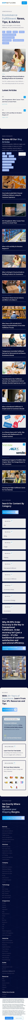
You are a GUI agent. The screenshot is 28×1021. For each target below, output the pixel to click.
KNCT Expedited (6, 891)
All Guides (4, 964)
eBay (3, 911)
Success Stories (5, 983)
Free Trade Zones (6, 848)
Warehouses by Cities (7, 871)
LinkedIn (4, 996)
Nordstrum (4, 922)
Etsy (3, 918)
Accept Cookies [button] (9, 1018)
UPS (3, 926)
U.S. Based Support (6, 880)
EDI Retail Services (6, 841)
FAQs (3, 989)
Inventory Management (7, 857)
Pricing (3, 875)
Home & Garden (6, 955)
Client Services (5, 877)
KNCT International (6, 895)
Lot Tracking (5, 855)
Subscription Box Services (8, 839)
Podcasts (4, 987)
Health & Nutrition (6, 947)
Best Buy (4, 920)
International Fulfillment (7, 831)
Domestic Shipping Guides (8, 973)
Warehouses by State (7, 873)
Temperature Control (7, 851)
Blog (3, 978)
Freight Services (5, 835)
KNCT (3, 887)
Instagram (4, 994)
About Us (4, 865)
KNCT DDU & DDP (6, 897)
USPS (3, 924)
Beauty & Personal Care (7, 942)
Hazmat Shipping (6, 846)
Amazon (4, 905)
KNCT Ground (5, 893)
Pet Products (5, 951)
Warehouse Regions (6, 869)
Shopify (4, 903)
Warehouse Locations (7, 867)
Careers (4, 882)
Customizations (5, 859)
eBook (3, 980)
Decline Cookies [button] (19, 1018)
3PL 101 (4, 969)
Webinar (4, 985)
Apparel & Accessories (7, 940)
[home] (8, 3)
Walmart (4, 907)
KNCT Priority (5, 889)
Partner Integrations (6, 931)
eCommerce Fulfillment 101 (8, 971)
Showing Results (21, 156)
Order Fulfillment (6, 828)
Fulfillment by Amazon (7, 853)
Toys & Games (5, 949)
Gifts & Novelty (5, 957)
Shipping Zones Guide (7, 967)
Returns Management (7, 837)
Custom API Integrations (7, 933)
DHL (3, 928)
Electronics (4, 944)
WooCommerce (5, 913)
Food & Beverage (6, 959)
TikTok (3, 916)
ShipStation (4, 909)
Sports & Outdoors (6, 953)
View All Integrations (6, 935)
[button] (24, 2)
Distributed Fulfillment (7, 833)
